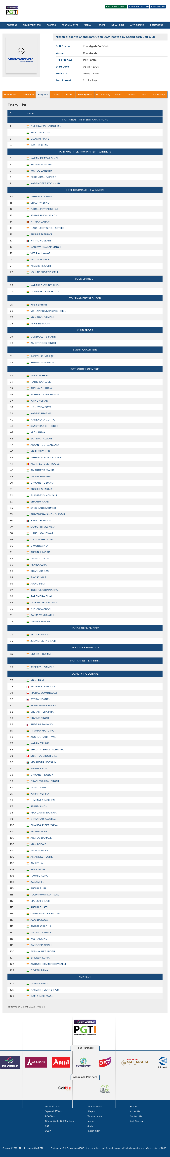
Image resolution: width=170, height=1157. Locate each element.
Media (87, 25)
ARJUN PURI (38, 888)
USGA (48, 1130)
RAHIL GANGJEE (40, 381)
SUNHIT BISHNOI (41, 234)
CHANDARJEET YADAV (44, 825)
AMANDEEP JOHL (41, 856)
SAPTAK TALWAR (41, 438)
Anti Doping (137, 25)
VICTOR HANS (39, 850)
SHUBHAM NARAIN (42, 362)
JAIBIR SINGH (38, 806)
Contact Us (156, 25)
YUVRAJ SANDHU (41, 170)
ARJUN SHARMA (40, 476)
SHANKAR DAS (39, 571)
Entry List (43, 94)
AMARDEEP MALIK (42, 470)
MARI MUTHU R (40, 451)
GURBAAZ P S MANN (43, 336)
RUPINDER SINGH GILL (44, 291)
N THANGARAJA (40, 221)
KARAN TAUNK (39, 743)
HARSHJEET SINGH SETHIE (47, 228)
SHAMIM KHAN (39, 501)
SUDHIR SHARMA (41, 489)
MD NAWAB (37, 869)
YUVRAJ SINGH (39, 718)
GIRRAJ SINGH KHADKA (45, 913)
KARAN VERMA (39, 793)
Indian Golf (117, 25)
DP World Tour (52, 1106)
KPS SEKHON (38, 304)
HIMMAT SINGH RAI (42, 800)
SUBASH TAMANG (41, 724)
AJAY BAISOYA (39, 919)
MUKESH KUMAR (40, 654)
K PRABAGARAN (40, 608)
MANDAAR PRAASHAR (44, 812)
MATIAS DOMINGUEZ (43, 692)
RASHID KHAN (39, 145)
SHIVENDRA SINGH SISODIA (47, 514)
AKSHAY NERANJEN (42, 951)
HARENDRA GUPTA (42, 419)
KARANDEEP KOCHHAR (45, 183)
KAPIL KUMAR (39, 400)
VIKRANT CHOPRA (41, 711)
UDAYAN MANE (39, 138)
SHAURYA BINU (39, 202)
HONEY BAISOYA (40, 407)
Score (69, 94)
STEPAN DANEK (40, 699)
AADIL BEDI (37, 583)
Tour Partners (32, 25)
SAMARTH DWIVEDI (42, 526)
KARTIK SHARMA (40, 413)
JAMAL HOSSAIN (40, 240)
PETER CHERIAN (40, 932)
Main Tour (134, 6)
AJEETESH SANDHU (42, 667)
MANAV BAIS (38, 844)
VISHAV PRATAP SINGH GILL (48, 310)
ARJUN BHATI (39, 907)
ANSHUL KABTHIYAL (43, 736)
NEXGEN (145, 6)
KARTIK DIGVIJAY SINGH (45, 285)
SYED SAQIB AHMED (43, 507)
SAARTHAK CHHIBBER (44, 425)
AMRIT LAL (37, 863)
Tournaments (70, 25)
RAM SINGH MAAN (41, 996)
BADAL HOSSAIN (40, 520)
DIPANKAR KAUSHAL (43, 818)
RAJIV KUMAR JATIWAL (44, 894)
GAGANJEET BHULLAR (44, 209)
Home (133, 1106)
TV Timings (159, 94)
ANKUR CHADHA (40, 926)
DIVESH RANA (39, 970)
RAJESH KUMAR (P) (42, 356)
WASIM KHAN (38, 768)
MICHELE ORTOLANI (43, 686)
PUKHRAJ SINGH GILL (44, 495)
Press (144, 94)
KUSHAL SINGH (39, 938)
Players (51, 25)
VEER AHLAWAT (40, 253)
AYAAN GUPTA (39, 983)
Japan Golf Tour (53, 1111)
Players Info (10, 94)
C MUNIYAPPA (39, 545)
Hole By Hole (85, 94)
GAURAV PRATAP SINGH (45, 246)
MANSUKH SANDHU (42, 317)
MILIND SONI (38, 831)
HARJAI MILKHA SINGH (44, 989)
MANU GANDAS (40, 132)
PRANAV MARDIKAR (42, 730)
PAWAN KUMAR (40, 621)
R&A (47, 1126)
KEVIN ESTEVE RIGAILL (44, 463)
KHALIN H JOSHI (40, 265)
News (118, 94)
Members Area (158, 6)
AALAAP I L (37, 882)
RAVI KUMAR (38, 577)
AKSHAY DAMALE (41, 837)
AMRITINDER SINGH (43, 343)
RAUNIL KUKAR (39, 875)
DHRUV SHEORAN (41, 539)
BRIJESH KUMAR (40, 957)
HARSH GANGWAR (41, 533)
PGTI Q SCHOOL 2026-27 (116, 6)
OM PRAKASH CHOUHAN (45, 126)
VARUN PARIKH (40, 259)
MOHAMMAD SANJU (43, 705)
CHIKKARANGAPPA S (43, 177)
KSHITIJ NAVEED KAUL (44, 272)
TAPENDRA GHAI (41, 596)
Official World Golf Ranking (59, 1121)
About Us (12, 25)
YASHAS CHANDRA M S (44, 394)
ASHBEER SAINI (40, 323)
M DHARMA (37, 432)
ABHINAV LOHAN (41, 196)
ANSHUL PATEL (40, 558)
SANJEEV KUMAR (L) (42, 615)
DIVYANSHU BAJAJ (41, 482)
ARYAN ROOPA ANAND (44, 444)
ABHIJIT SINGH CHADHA (45, 457)
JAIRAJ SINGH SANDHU (44, 215)
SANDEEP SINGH (41, 945)
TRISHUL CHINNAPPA (44, 589)
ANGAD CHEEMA (40, 375)
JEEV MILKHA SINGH (43, 640)
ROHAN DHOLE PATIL (44, 602)
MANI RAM (37, 680)
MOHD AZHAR (39, 564)
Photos (132, 94)
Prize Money (103, 94)
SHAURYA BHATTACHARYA (47, 749)
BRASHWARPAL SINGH (44, 781)
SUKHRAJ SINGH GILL (43, 755)
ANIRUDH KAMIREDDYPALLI (48, 964)
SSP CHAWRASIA (40, 634)
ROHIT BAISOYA (40, 787)
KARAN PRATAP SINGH (44, 158)
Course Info (27, 94)
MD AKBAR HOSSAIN (43, 762)
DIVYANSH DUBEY (41, 774)
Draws (56, 94)
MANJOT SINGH (40, 900)
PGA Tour (50, 1116)
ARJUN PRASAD (40, 552)
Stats (102, 25)
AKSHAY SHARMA (41, 388)
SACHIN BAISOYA (41, 164)
